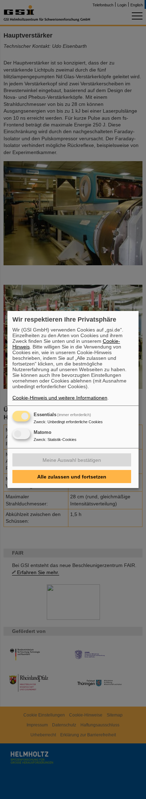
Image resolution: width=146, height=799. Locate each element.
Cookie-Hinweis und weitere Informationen (59, 398)
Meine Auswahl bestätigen (72, 460)
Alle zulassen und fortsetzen (71, 477)
